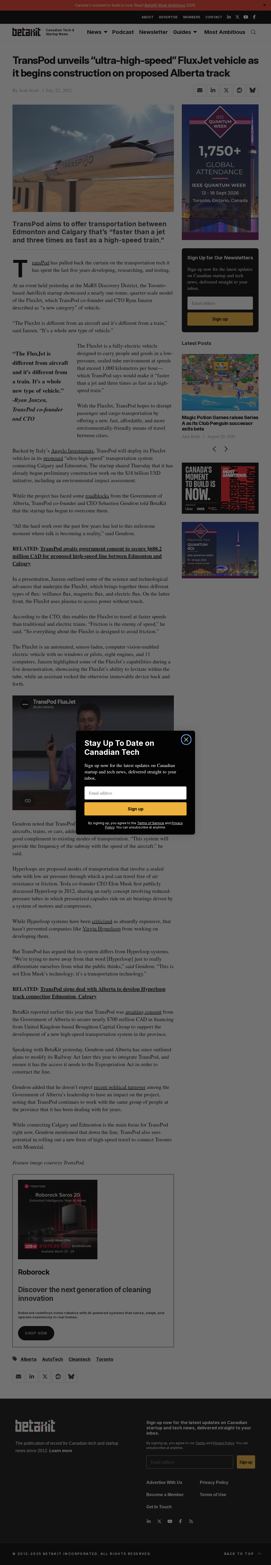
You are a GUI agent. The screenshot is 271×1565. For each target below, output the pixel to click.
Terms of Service (150, 823)
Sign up (135, 809)
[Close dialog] (186, 739)
